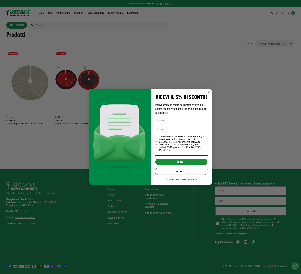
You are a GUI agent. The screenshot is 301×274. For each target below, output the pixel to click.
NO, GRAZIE (181, 171)
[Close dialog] (209, 92)
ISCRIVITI (181, 161)
